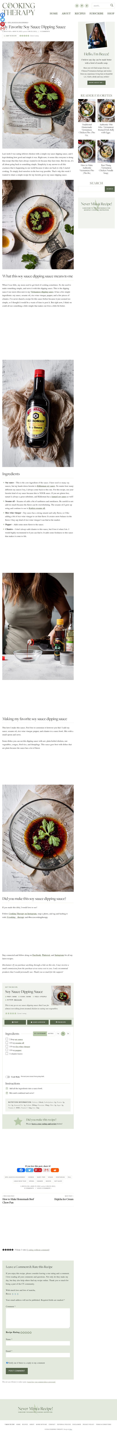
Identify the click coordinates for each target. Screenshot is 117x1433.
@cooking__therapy (15, 917)
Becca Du (7, 31)
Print (16, 1022)
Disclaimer (77, 1424)
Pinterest (46, 955)
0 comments (45, 31)
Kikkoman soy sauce (46, 485)
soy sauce (19, 1039)
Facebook (36, 955)
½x (58, 1034)
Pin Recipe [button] (61, 1022)
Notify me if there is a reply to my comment (26, 1362)
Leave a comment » (44, 1188)
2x (68, 1034)
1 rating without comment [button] (38, 1249)
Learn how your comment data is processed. (41, 1382)
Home (54, 13)
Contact (52, 1424)
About (66, 13)
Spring (31, 1181)
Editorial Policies (64, 1424)
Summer (40, 1181)
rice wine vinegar (22, 1046)
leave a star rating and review (44, 1123)
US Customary (40, 1033)
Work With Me (41, 1424)
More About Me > (96, 82)
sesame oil (19, 1042)
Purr (70, 1429)
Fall (69, 1177)
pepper (18, 1050)
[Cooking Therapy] (18, 8)
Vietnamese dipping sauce (42, 291)
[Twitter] (29, 1170)
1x (63, 1034)
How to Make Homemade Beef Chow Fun (18, 1200)
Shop (110, 13)
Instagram (59, 955)
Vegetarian (60, 1177)
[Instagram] (77, 6)
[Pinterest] (82, 6)
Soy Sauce (58, 1181)
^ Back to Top (9, 1424)
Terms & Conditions (103, 1424)
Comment (11, 1306)
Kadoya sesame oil (37, 508)
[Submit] (112, 5)
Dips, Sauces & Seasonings (18, 22)
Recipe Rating (13, 1332)
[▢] (7, 1039)
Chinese (31, 1177)
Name (9, 1339)
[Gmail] (46, 1170)
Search (96, 183)
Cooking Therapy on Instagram (23, 913)
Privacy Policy (88, 1424)
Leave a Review (39, 1022)
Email (9, 1351)
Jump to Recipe (11, 36)
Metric (51, 1033)
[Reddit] (55, 1170)
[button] (20, 36)
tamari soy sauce (59, 496)
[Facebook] (87, 6)
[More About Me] (96, 35)
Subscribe (96, 13)
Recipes (80, 13)
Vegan (50, 1177)
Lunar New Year (20, 1181)
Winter (48, 1181)
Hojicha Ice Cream (63, 1198)
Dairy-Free (41, 1177)
